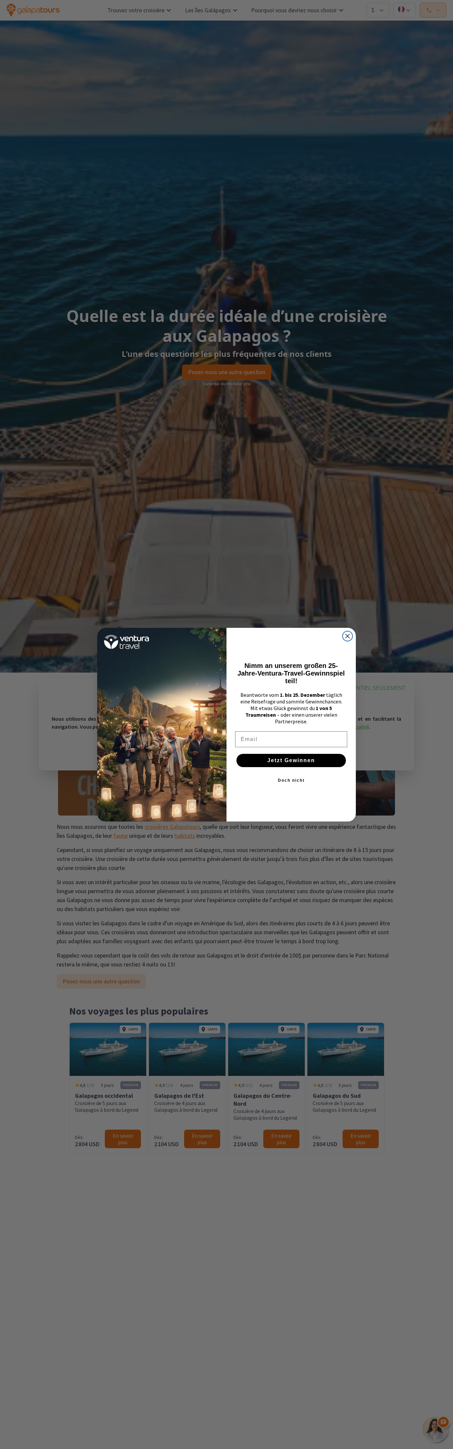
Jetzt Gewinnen (291, 760)
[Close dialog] (348, 636)
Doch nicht (291, 780)
